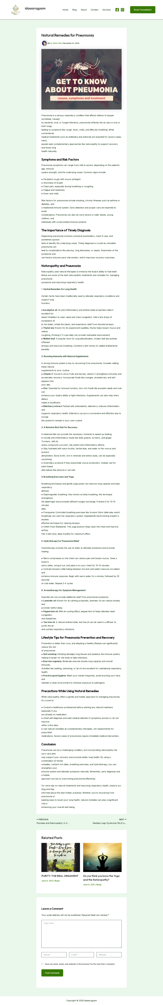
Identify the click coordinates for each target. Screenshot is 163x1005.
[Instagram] (122, 10)
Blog (74, 9)
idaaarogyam (35, 8)
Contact (94, 9)
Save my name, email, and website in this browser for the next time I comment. (80, 964)
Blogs (57, 881)
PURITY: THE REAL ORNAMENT (59, 875)
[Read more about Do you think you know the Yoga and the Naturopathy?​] (102, 857)
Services (106, 9)
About (84, 9)
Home (65, 9)
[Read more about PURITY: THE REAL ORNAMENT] (60, 857)
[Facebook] (117, 10)
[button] (141, 9)
